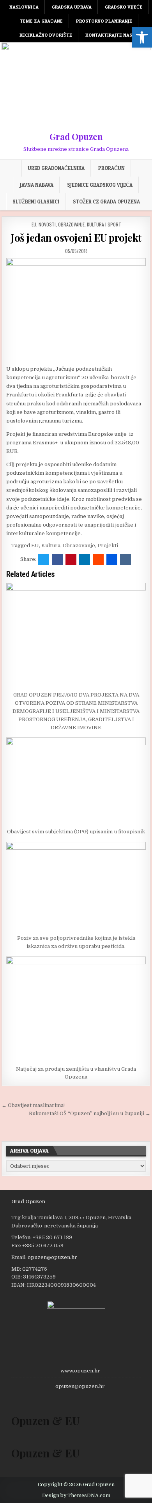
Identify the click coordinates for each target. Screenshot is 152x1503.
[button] (142, 37)
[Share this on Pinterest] (70, 559)
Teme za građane (41, 21)
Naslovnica (24, 7)
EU (34, 224)
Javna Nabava (36, 185)
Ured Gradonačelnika (56, 168)
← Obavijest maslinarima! (33, 1105)
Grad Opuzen (76, 136)
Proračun (111, 168)
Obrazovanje (79, 545)
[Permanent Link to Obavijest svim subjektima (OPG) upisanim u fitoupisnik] (76, 780)
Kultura (50, 545)
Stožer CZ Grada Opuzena (106, 201)
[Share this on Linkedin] (84, 559)
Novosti (47, 224)
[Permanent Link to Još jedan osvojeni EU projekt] (76, 309)
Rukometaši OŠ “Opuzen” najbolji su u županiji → (89, 1113)
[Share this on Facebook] (57, 559)
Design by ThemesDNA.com (76, 1495)
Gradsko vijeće (124, 7)
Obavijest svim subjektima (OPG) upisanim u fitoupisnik (76, 832)
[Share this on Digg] (111, 559)
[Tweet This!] (43, 559)
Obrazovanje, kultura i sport (89, 224)
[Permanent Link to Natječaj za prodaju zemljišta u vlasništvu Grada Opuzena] (76, 1009)
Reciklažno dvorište (45, 35)
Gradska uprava (72, 7)
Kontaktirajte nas (108, 35)
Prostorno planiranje (104, 21)
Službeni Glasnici (35, 201)
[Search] (146, 6)
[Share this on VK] (125, 559)
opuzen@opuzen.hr (52, 1257)
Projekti (107, 545)
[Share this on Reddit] (98, 559)
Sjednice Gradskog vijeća (100, 185)
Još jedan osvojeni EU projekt (76, 237)
